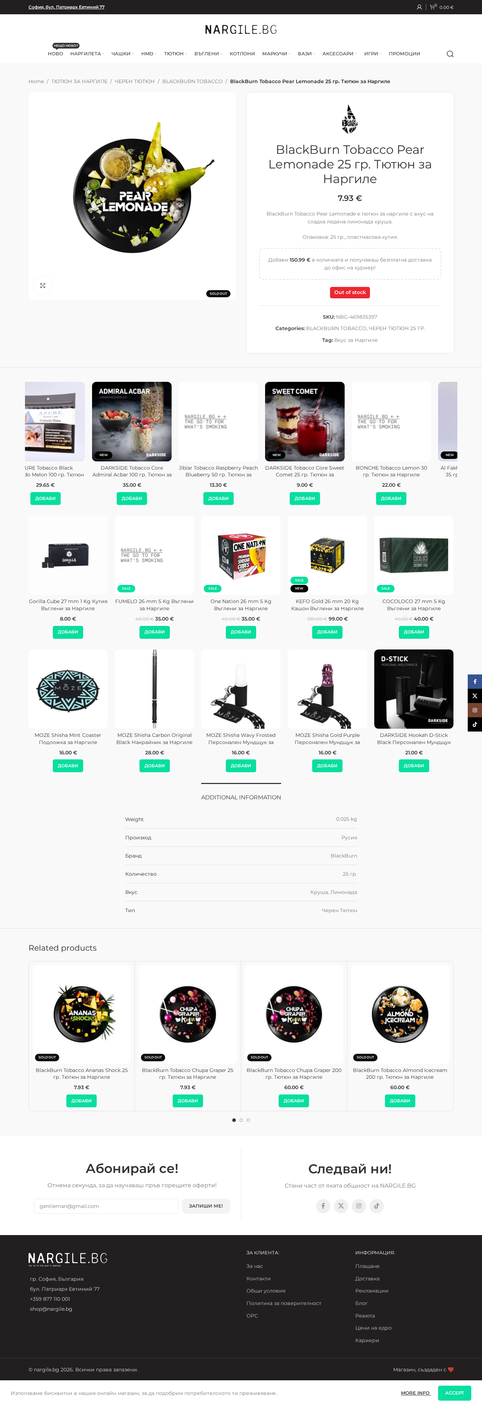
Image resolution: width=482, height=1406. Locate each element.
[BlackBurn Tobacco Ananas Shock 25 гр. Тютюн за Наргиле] (81, 1014)
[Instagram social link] (359, 1206)
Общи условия (266, 1291)
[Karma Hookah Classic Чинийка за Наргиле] (240, 689)
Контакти (259, 1278)
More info (416, 1393)
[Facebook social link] (323, 1206)
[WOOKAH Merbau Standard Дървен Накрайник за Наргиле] (327, 689)
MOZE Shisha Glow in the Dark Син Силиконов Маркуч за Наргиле (68, 742)
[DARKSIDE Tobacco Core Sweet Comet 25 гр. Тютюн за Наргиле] (240, 421)
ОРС (252, 1316)
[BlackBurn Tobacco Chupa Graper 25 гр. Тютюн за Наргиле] (187, 1014)
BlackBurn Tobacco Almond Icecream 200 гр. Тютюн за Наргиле (400, 1074)
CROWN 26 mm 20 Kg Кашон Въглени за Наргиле (414, 605)
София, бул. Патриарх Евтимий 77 (67, 7)
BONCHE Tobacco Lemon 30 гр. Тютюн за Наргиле (327, 471)
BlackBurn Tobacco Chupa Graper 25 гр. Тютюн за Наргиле (187, 1074)
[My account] (419, 7)
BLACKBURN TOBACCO (192, 81)
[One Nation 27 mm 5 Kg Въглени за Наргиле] (327, 555)
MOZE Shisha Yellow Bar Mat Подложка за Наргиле (154, 738)
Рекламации (372, 1291)
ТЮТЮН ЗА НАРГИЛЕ (79, 81)
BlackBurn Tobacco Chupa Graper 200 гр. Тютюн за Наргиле (294, 1074)
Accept (454, 1393)
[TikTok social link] (377, 1206)
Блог (361, 1303)
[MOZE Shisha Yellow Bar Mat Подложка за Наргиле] (154, 689)
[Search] (450, 54)
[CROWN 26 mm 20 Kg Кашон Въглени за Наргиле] (413, 555)
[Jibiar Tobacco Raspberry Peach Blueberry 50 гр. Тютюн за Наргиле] (154, 421)
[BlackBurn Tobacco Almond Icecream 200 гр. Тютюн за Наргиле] (400, 1014)
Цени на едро (373, 1328)
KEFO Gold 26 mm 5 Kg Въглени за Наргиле (241, 605)
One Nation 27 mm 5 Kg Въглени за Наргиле (327, 605)
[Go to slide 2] (241, 1120)
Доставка (367, 1278)
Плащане (367, 1266)
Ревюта (365, 1316)
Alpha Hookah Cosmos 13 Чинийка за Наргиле (413, 738)
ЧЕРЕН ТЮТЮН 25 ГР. (397, 328)
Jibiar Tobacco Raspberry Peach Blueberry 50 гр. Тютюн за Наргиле (154, 475)
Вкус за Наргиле (356, 340)
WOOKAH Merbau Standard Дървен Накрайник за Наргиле (327, 742)
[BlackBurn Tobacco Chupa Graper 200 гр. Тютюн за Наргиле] (294, 1014)
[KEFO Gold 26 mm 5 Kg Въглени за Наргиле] (240, 555)
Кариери (367, 1340)
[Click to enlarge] (43, 285)
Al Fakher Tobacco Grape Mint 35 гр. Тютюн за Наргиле (414, 471)
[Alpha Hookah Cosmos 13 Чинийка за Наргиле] (413, 689)
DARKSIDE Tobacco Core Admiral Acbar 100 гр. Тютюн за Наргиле (68, 475)
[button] (68, 498)
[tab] (241, 794)
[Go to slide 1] (234, 1120)
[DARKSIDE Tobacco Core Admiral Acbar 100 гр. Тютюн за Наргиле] (68, 421)
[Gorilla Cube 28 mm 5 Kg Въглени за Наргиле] (154, 555)
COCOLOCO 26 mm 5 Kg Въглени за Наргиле (68, 605)
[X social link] (341, 1206)
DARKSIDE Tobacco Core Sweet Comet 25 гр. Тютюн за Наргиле (240, 475)
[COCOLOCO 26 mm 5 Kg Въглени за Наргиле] (67, 555)
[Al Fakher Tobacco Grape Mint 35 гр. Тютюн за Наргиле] (413, 421)
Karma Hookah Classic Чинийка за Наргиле (241, 738)
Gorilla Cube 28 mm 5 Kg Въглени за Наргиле (154, 605)
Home (36, 81)
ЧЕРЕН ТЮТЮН (135, 81)
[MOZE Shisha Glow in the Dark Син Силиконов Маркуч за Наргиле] (67, 689)
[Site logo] (241, 29)
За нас (255, 1266)
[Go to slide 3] (248, 1120)
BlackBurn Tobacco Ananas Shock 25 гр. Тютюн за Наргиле (82, 1074)
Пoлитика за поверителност (284, 1303)
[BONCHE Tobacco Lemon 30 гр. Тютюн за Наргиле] (327, 421)
